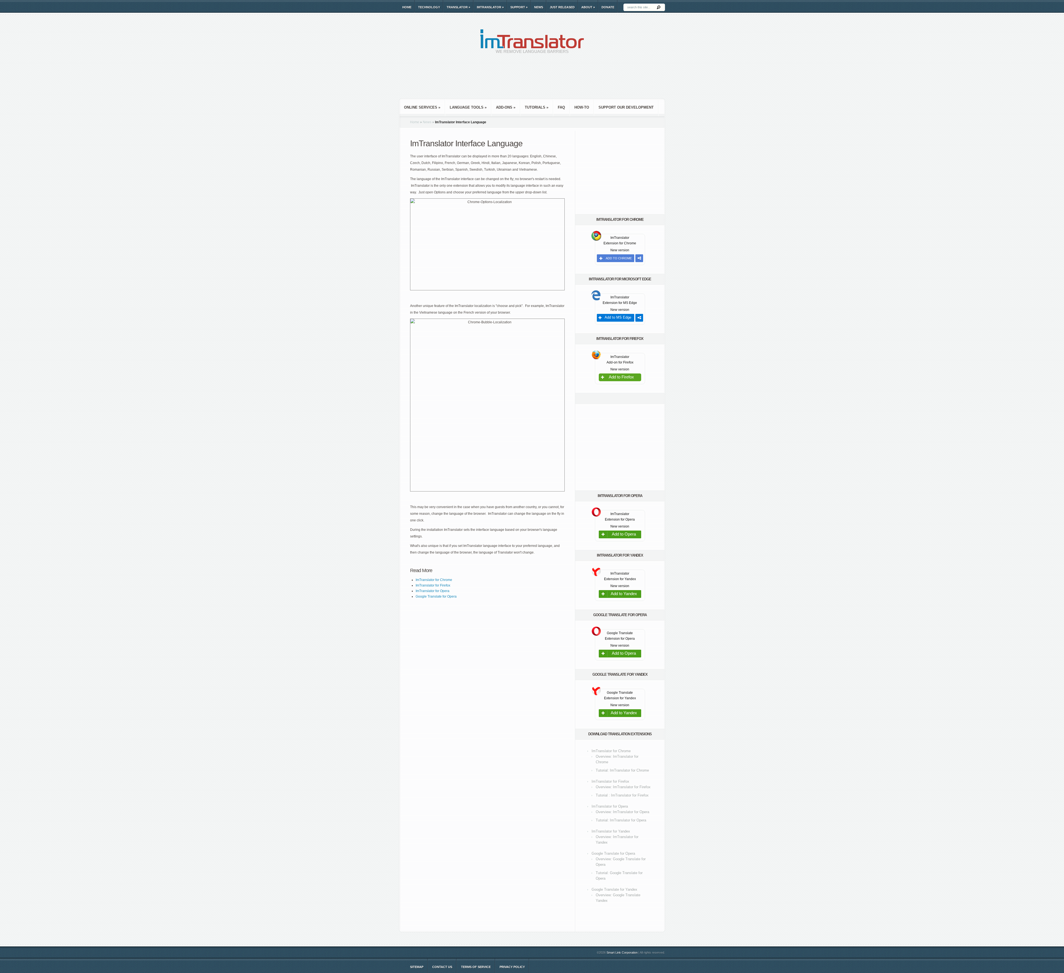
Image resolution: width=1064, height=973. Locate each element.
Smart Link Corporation (622, 952)
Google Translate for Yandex (614, 889)
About (588, 7)
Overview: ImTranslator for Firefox (623, 787)
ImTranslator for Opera (610, 806)
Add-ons (505, 107)
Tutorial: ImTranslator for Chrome (622, 770)
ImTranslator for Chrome (611, 751)
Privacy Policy (512, 967)
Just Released (562, 7)
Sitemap (416, 967)
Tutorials (536, 107)
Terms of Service (476, 967)
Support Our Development (626, 107)
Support (519, 7)
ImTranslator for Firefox (610, 781)
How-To (581, 107)
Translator (458, 7)
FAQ (561, 107)
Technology (429, 7)
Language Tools (468, 107)
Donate (608, 7)
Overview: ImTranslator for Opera (622, 812)
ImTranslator (490, 7)
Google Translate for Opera (613, 853)
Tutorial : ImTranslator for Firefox (622, 795)
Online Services (422, 107)
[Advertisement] (532, 80)
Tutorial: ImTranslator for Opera (621, 820)
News (538, 7)
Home (406, 7)
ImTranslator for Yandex (611, 831)
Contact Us (442, 967)
